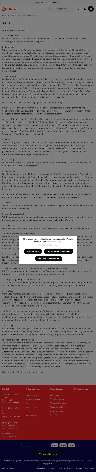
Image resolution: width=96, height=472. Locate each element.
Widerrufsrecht (56, 407)
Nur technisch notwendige (58, 251)
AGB (28, 412)
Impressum (31, 416)
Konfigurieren (33, 251)
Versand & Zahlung (58, 403)
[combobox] (60, 8)
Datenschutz (31, 408)
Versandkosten (46, 461)
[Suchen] (71, 8)
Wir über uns (31, 395)
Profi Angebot (81, 389)
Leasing (29, 403)
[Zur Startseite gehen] (9, 9)
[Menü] (78, 9)
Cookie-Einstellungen (85, 468)
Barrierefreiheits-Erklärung (57, 413)
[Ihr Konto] (85, 9)
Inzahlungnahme (33, 399)
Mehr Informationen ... (54, 242)
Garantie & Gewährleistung (57, 397)
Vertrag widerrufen (48, 454)
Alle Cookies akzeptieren (48, 259)
